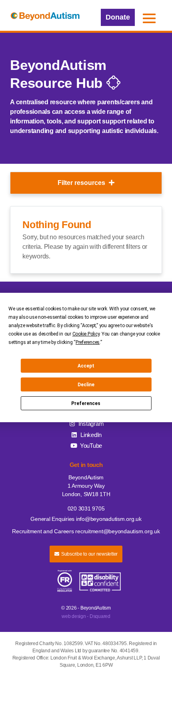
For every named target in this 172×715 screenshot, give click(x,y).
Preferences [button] (88, 342)
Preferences (85, 403)
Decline (86, 384)
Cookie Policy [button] (86, 334)
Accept (86, 366)
